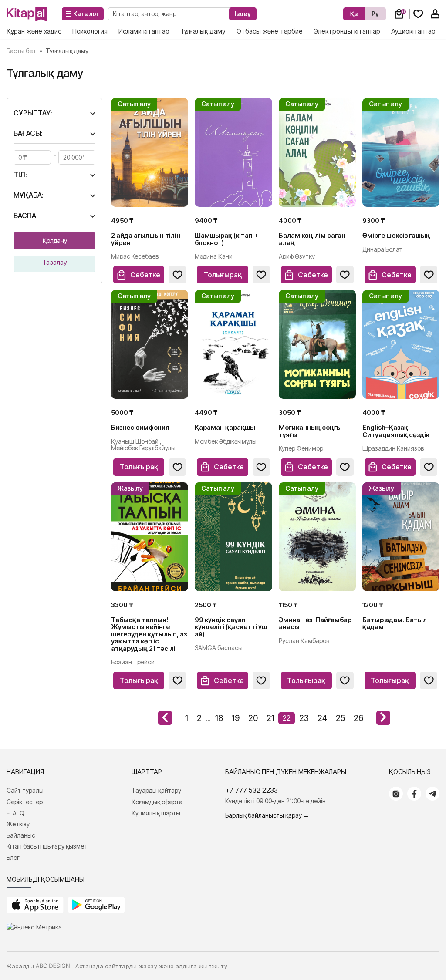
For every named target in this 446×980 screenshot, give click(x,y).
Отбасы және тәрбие (270, 31)
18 (219, 718)
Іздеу (243, 13)
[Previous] (165, 718)
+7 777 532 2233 (251, 790)
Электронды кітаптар (347, 31)
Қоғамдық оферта (157, 801)
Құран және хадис (34, 31)
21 (270, 718)
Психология (90, 31)
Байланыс (21, 835)
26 (358, 718)
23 (304, 718)
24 (322, 718)
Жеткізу (18, 824)
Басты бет (21, 50)
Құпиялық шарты (156, 813)
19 (236, 718)
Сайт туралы (25, 790)
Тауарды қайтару (156, 790)
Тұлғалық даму (203, 31)
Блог (13, 857)
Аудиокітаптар (413, 31)
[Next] (383, 718)
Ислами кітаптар (143, 31)
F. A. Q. (16, 813)
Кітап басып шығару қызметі (48, 846)
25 (340, 718)
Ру (375, 13)
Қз (354, 13)
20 (253, 718)
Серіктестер (25, 801)
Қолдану (55, 240)
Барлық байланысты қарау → (267, 815)
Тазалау (54, 262)
